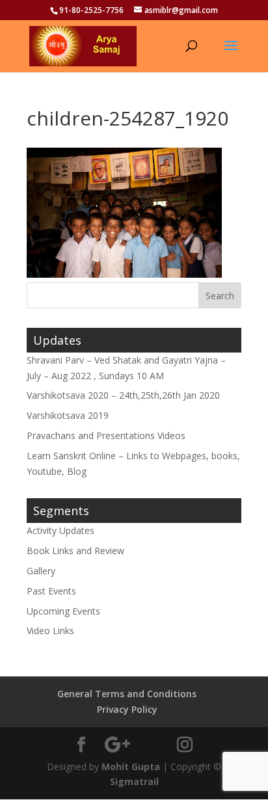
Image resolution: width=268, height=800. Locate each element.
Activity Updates (60, 530)
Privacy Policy (127, 709)
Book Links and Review (75, 550)
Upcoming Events (63, 611)
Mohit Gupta (130, 766)
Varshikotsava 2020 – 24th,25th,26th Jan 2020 (123, 395)
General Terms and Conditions (126, 693)
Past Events (51, 591)
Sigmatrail (134, 781)
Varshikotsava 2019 (68, 415)
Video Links (50, 630)
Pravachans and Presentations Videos (106, 435)
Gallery (41, 571)
